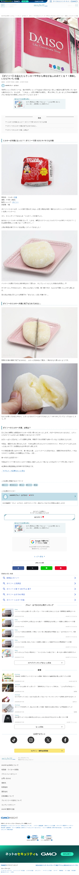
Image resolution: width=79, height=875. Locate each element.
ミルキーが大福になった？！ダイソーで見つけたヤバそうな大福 (27, 122)
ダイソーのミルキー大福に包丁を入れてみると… (22, 126)
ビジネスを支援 (29, 870)
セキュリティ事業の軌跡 (7, 829)
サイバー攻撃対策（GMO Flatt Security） (52, 827)
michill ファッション (72, 722)
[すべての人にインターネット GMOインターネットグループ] (65, 1)
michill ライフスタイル (71, 616)
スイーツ (29, 485)
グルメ (22, 485)
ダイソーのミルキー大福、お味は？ (18, 130)
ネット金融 (67, 870)
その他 (12, 872)
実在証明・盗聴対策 (6, 827)
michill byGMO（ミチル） (8, 15)
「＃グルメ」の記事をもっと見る (13, 471)
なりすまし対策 (67, 827)
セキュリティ (38, 870)
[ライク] (77, 4)
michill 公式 (72, 681)
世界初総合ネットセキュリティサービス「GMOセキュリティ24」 (16, 825)
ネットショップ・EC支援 (18, 870)
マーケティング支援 (47, 870)
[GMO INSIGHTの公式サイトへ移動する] (9, 817)
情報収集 (61, 870)
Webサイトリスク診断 (50, 825)
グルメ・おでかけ (22, 15)
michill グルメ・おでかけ (12, 85)
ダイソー (15, 202)
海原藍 (75, 691)
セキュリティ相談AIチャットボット (64, 825)
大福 (15, 197)
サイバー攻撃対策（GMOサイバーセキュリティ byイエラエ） (26, 827)
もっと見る (39, 727)
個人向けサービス (5, 872)
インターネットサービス (6, 870)
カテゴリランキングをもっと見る (39, 663)
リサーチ (55, 870)
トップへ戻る (39, 556)
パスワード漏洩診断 (38, 825)
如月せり (75, 701)
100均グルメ (14, 485)
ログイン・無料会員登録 (39, 751)
